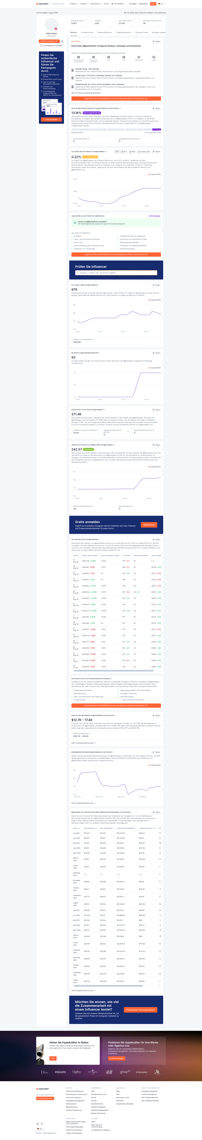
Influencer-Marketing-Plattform (78, 1046)
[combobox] (118, 272)
